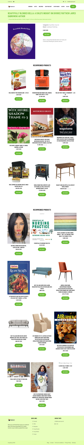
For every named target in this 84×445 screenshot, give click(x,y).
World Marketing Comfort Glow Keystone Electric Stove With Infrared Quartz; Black (42, 186)
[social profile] (14, 1)
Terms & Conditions (59, 442)
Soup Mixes (56, 6)
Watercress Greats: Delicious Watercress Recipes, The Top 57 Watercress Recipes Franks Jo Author (42, 141)
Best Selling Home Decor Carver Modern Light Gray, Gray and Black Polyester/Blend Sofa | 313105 (18, 337)
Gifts (35, 6)
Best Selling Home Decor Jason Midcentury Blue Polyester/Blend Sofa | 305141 (42, 286)
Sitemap (74, 442)
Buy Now (47, 34)
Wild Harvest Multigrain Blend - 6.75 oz (19, 93)
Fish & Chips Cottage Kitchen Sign (18, 379)
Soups (63, 6)
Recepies (41, 6)
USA (65, 1)
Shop (73, 6)
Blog (67, 6)
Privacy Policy (68, 442)
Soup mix (57, 25)
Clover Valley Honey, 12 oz (65, 366)
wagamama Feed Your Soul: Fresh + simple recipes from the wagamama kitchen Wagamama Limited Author (65, 139)
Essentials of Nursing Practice (42, 243)
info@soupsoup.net (71, 1)
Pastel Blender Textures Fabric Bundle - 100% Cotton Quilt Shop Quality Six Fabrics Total (65, 234)
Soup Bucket (48, 6)
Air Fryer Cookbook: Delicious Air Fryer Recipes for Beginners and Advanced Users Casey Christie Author (65, 347)
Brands (35, 421)
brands (30, 6)
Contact (52, 442)
